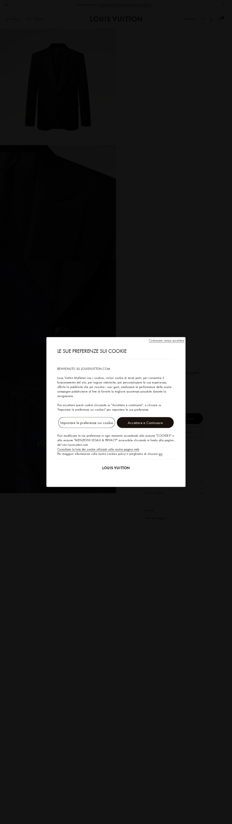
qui (160, 454)
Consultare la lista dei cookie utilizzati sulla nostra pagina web (98, 449)
